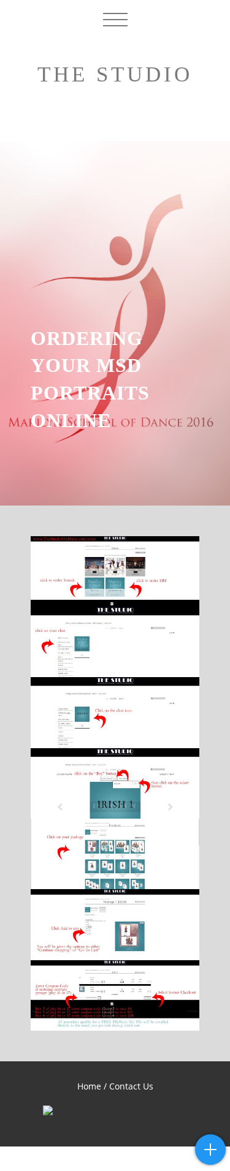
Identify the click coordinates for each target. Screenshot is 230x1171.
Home (89, 1086)
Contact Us (131, 1086)
